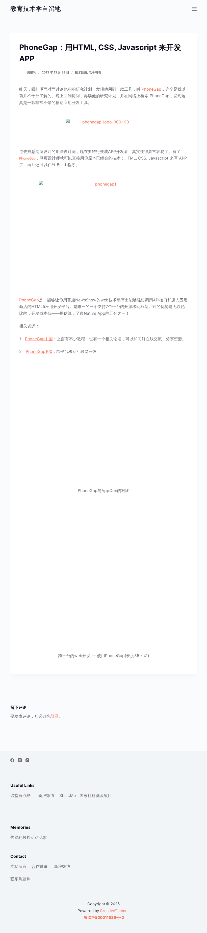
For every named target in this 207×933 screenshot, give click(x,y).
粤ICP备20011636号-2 (103, 917)
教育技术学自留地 (35, 8)
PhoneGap (150, 89)
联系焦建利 (20, 879)
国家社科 (88, 795)
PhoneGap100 (39, 351)
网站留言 (18, 866)
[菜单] (194, 9)
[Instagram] (27, 760)
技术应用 (81, 72)
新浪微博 (46, 795)
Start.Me (67, 795)
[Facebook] (12, 760)
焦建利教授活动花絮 (28, 837)
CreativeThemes (115, 910)
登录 (55, 716)
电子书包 (95, 72)
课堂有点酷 (20, 795)
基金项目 (104, 795)
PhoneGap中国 (39, 338)
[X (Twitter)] (20, 760)
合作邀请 (40, 866)
